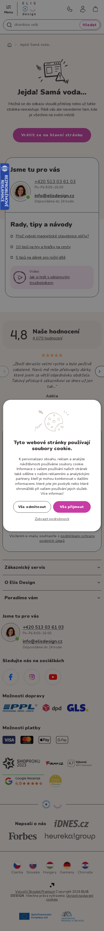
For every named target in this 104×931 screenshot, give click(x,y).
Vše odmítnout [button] (32, 506)
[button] (52, 519)
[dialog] (52, 465)
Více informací (52, 493)
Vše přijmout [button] (72, 506)
